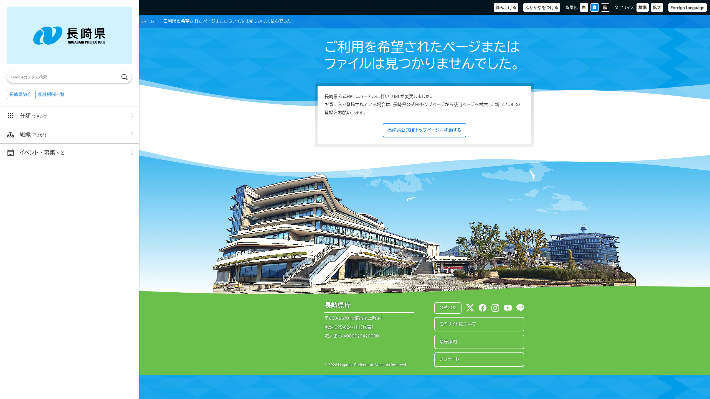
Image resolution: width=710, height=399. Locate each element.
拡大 (657, 7)
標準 (642, 7)
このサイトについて (457, 324)
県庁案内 (448, 342)
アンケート (449, 359)
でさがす (34, 115)
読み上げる (506, 7)
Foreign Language (687, 7)
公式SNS (448, 308)
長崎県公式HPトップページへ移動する (424, 130)
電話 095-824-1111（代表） (349, 327)
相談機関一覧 (51, 94)
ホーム (148, 21)
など (42, 152)
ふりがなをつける (541, 7)
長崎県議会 (20, 94)
